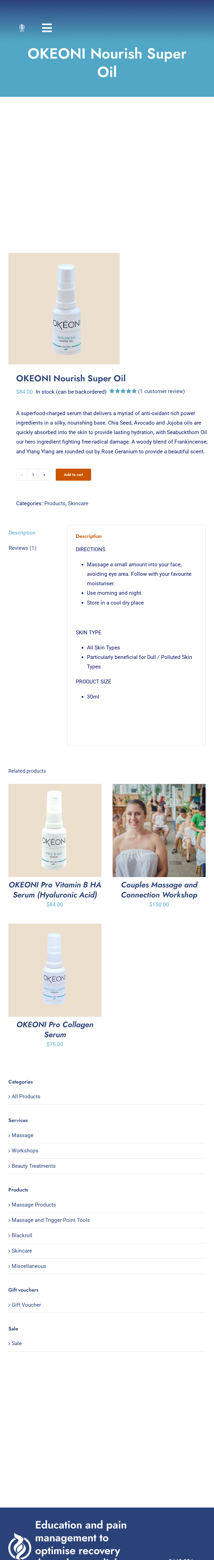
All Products (26, 1096)
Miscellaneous (29, 1266)
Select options (147, 832)
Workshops (25, 1150)
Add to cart (73, 474)
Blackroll (22, 1235)
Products (54, 503)
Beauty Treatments (34, 1166)
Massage (22, 1135)
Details (71, 832)
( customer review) (161, 391)
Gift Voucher (26, 1305)
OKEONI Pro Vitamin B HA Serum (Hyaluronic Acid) (55, 890)
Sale (17, 1343)
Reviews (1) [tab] (23, 548)
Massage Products (34, 1205)
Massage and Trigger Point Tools (51, 1220)
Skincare (78, 503)
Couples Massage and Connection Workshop (159, 890)
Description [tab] (22, 532)
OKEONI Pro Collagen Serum (54, 1029)
